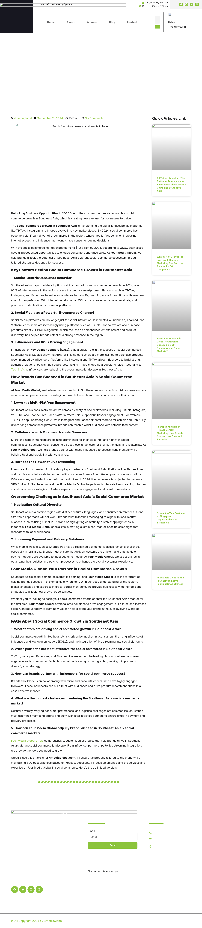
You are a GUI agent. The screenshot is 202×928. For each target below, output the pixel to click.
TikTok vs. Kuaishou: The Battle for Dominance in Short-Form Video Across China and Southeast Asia (171, 184)
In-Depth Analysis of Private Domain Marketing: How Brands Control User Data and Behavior (170, 433)
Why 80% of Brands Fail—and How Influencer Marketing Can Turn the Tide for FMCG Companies (171, 263)
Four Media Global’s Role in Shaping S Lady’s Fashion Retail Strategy (170, 580)
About (71, 22)
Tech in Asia (19, 369)
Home (51, 22)
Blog (112, 22)
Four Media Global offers (27, 740)
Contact (132, 22)
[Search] (157, 27)
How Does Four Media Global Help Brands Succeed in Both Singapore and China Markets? (169, 345)
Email (91, 831)
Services (91, 22)
